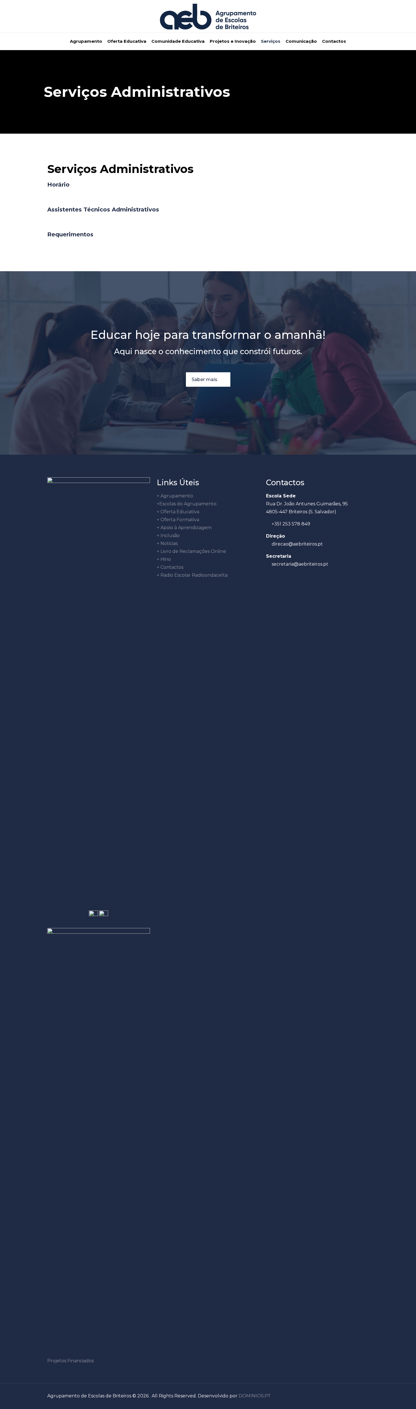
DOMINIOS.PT (255, 1396)
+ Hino (164, 559)
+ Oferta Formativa (178, 519)
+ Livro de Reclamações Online (191, 551)
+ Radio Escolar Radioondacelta (192, 575)
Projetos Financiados (70, 1360)
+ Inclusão (168, 535)
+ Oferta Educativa (178, 511)
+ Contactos (170, 567)
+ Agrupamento (175, 496)
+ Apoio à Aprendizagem (184, 527)
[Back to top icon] (363, 1395)
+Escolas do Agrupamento (186, 503)
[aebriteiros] (208, 16)
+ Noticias (167, 543)
